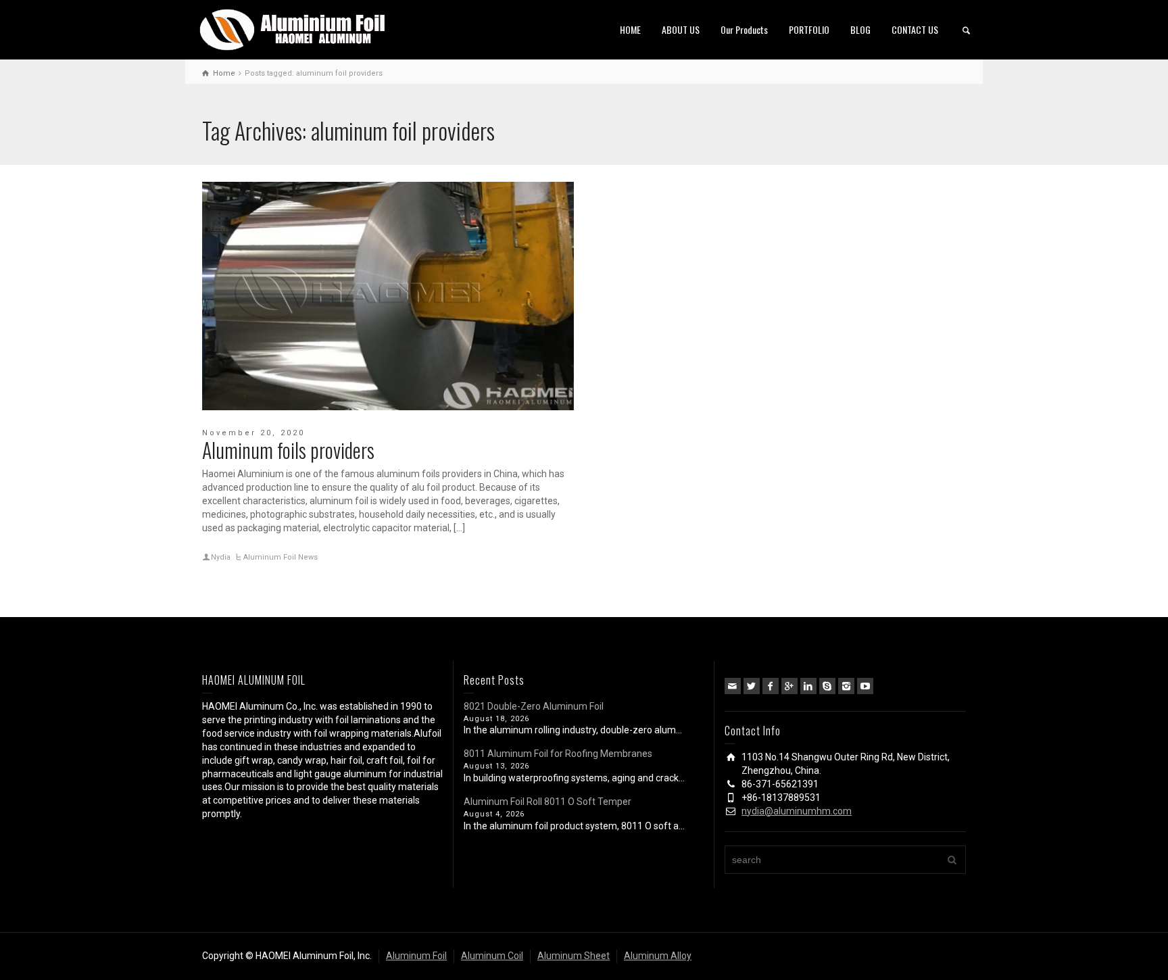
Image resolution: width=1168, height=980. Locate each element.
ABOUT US (681, 29)
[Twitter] (752, 686)
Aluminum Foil (416, 955)
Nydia (220, 557)
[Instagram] (846, 686)
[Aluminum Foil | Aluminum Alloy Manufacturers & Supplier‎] (295, 28)
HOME (630, 29)
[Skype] (827, 686)
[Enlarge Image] (388, 296)
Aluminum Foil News (280, 557)
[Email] (733, 686)
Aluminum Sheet (573, 955)
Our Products (744, 29)
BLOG (860, 29)
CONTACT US (915, 29)
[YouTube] (865, 686)
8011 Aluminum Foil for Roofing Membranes (558, 753)
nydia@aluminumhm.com (796, 811)
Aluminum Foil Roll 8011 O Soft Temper (547, 801)
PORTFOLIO (809, 29)
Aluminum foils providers (288, 450)
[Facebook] (770, 686)
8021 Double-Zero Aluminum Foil (534, 706)
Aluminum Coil (492, 955)
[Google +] (789, 686)
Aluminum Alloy (657, 955)
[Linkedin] (808, 686)
